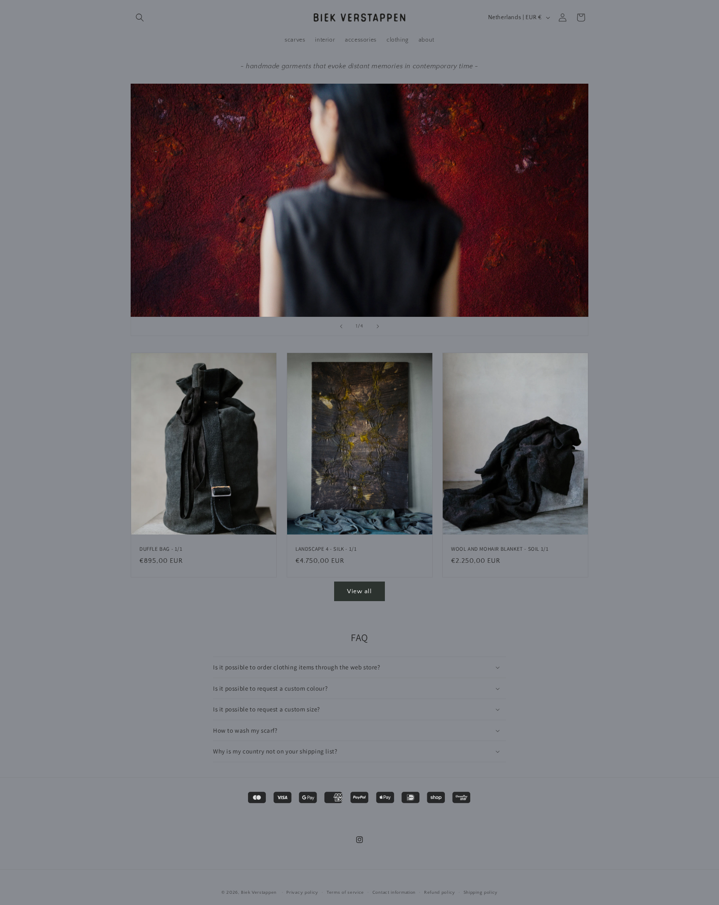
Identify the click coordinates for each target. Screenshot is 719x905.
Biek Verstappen (259, 892)
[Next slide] (378, 326)
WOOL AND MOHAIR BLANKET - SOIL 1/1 (499, 549)
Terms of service (345, 892)
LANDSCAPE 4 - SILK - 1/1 (326, 549)
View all (359, 591)
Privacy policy (302, 892)
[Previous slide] (341, 326)
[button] (140, 17)
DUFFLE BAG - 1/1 (161, 549)
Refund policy (439, 892)
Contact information (394, 892)
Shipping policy (481, 892)
